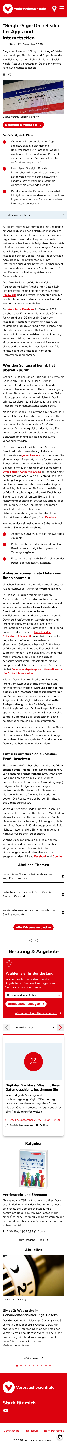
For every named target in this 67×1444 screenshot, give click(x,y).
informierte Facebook (20, 309)
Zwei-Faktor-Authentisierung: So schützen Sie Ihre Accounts (29, 912)
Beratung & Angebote (21, 125)
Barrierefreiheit (54, 1431)
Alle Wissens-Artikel (31, 927)
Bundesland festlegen (24, 1004)
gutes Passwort (31, 455)
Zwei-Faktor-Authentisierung (22, 472)
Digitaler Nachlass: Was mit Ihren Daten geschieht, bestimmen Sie (32, 1087)
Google (57, 856)
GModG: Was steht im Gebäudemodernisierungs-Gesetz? (30, 1312)
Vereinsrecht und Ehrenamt (25, 1194)
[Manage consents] (60, 1437)
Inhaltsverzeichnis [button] (16, 215)
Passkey (50, 517)
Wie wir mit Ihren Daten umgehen (36, 1013)
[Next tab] (60, 1027)
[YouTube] (5, 1410)
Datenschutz (11, 1431)
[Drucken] (4, 74)
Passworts (9, 295)
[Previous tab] (6, 1027)
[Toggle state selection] (54, 9)
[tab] (17, 1365)
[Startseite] (24, 9)
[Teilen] (9, 74)
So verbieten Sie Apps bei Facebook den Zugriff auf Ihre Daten (28, 876)
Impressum (32, 1431)
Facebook (40, 856)
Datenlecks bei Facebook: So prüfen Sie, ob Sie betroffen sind (29, 894)
